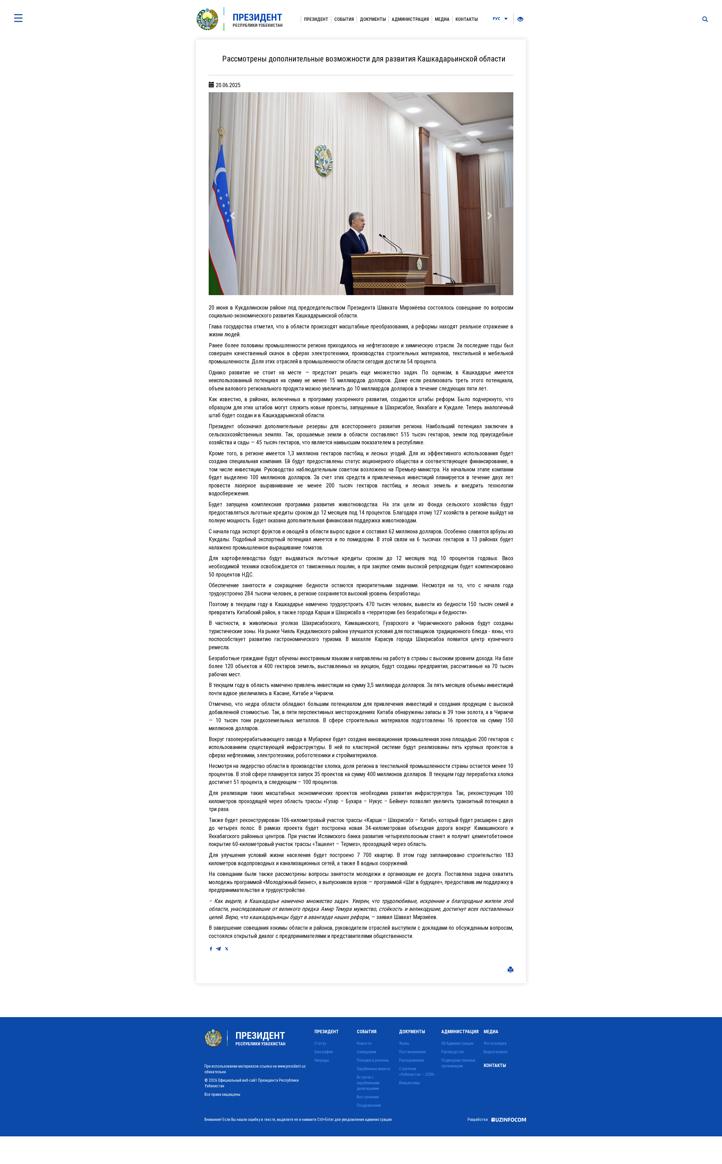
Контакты (466, 19)
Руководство (452, 1051)
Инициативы (409, 1082)
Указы (404, 1043)
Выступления (368, 1096)
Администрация (410, 19)
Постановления (412, 1051)
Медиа (442, 19)
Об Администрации (457, 1043)
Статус (320, 1043)
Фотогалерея (495, 1043)
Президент (316, 19)
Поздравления (369, 1105)
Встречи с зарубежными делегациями (368, 1083)
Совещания (366, 1051)
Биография (323, 1051)
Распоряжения (411, 1060)
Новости (364, 1043)
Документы (373, 19)
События (344, 19)
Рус (497, 18)
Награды (321, 1060)
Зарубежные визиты (373, 1068)
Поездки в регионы (373, 1060)
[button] (231, 193)
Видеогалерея (495, 1051)
